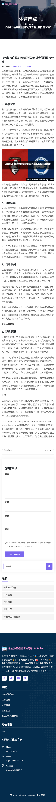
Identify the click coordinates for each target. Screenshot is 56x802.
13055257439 (11, 751)
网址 (7, 529)
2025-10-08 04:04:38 (21, 66)
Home (28, 24)
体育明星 (8, 602)
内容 (7, 474)
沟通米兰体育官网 (12, 617)
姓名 (7, 502)
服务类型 (8, 609)
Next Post (48, 450)
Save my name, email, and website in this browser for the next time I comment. (29, 544)
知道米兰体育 (10, 587)
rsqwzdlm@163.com (14, 760)
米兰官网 (40, 795)
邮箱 (7, 516)
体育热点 (8, 595)
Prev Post (8, 450)
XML (3, 731)
